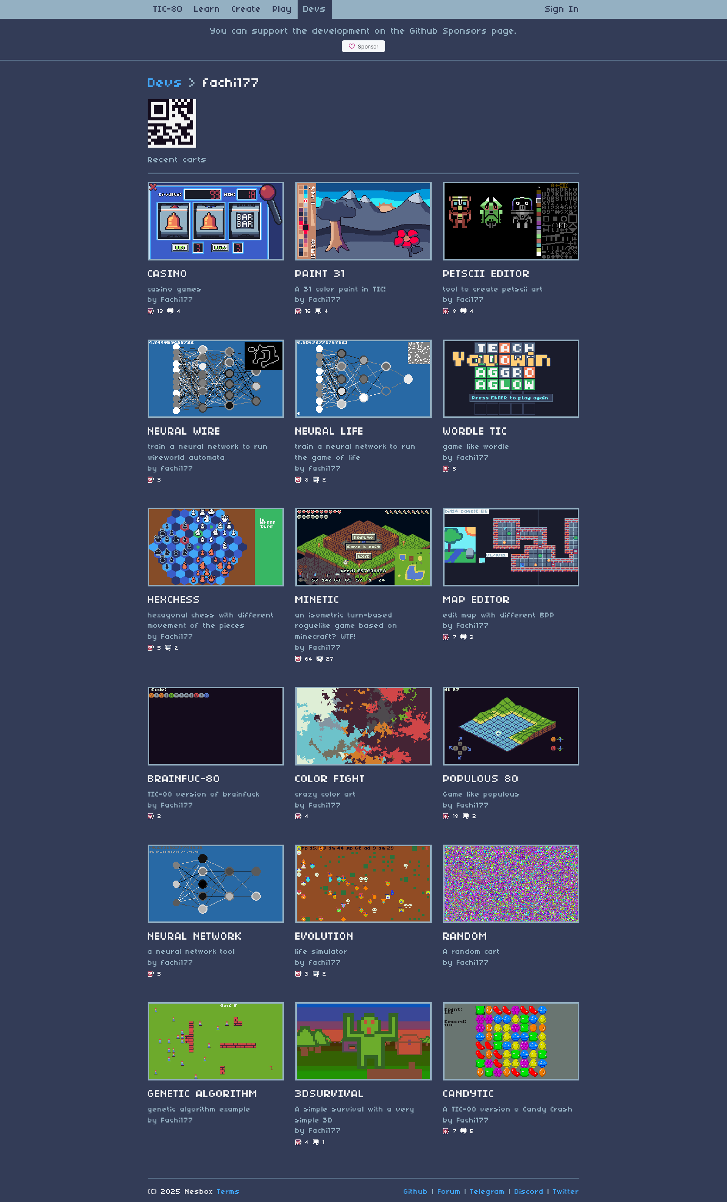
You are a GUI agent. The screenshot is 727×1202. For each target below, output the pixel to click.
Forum (449, 1192)
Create (246, 9)
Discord (529, 1192)
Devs (314, 9)
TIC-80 (168, 9)
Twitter (566, 1192)
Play (282, 9)
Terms (228, 1192)
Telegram (487, 1192)
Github (416, 1192)
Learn (207, 9)
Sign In (562, 9)
